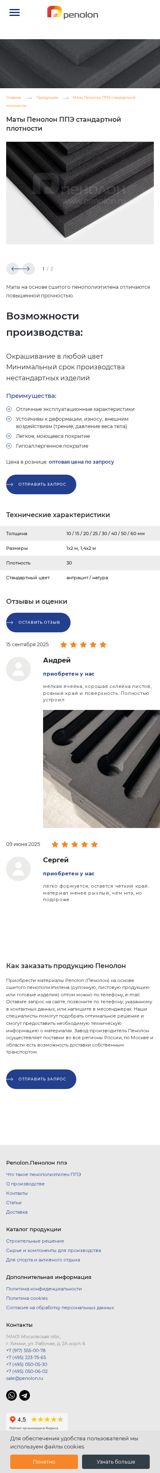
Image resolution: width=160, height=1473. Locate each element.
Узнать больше (116, 1462)
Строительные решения (35, 1241)
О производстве (25, 1184)
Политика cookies (27, 1298)
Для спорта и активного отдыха (43, 1260)
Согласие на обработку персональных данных (60, 1307)
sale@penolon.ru (24, 1378)
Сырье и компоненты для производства (53, 1250)
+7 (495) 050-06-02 (27, 1371)
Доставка (16, 1212)
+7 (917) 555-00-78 (26, 1350)
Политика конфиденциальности (44, 1289)
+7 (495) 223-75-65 (26, 1357)
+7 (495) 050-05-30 (26, 1364)
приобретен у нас (69, 674)
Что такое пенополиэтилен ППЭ (43, 1174)
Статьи (14, 1202)
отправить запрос (42, 484)
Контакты (17, 1193)
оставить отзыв (39, 622)
